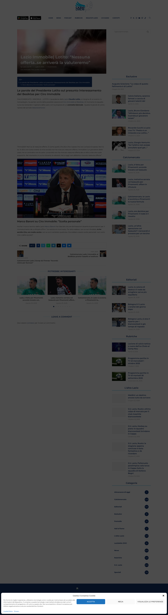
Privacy (16, 611)
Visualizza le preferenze (150, 602)
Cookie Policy (8, 611)
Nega (120, 602)
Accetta (91, 602)
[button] (163, 596)
